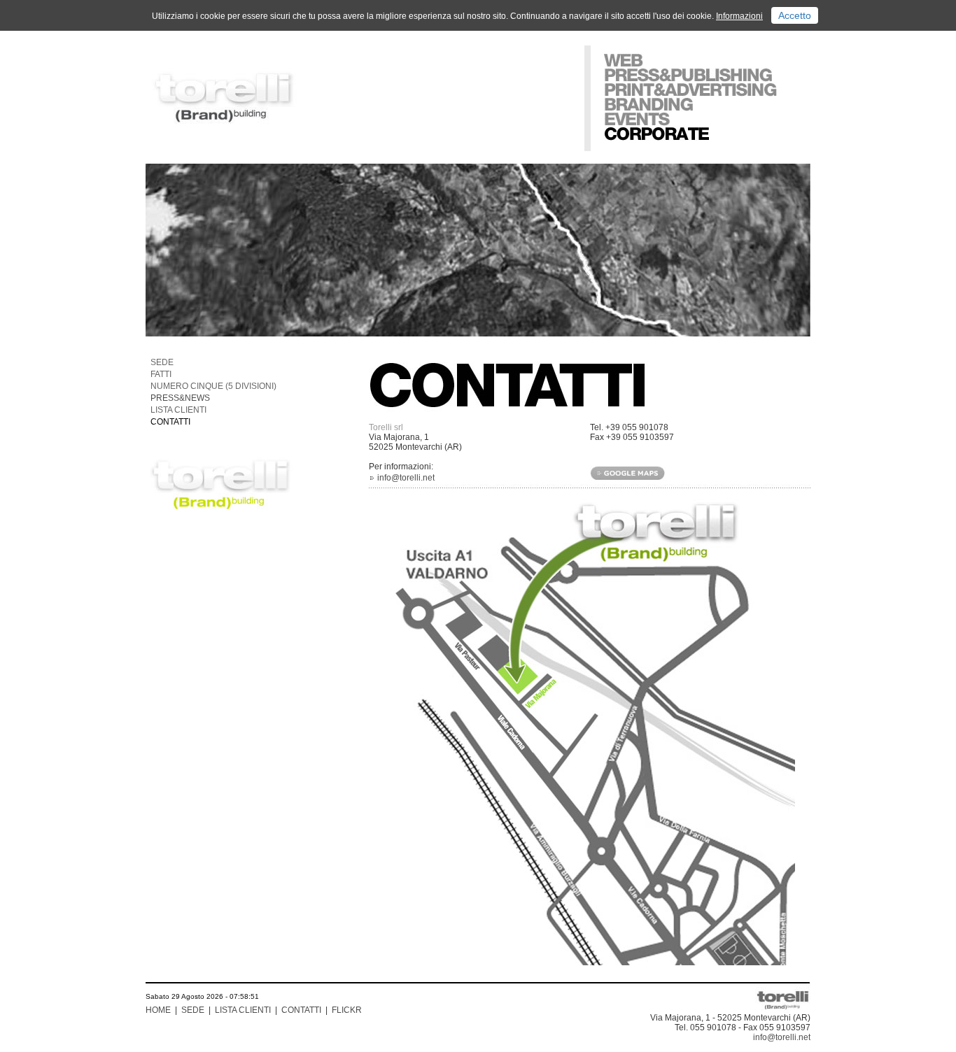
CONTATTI (170, 422)
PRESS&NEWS (180, 398)
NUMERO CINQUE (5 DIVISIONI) (213, 386)
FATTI (160, 374)
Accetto (794, 15)
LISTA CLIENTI (178, 410)
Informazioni (739, 16)
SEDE (162, 362)
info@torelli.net (406, 478)
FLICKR (347, 1010)
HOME (158, 1010)
